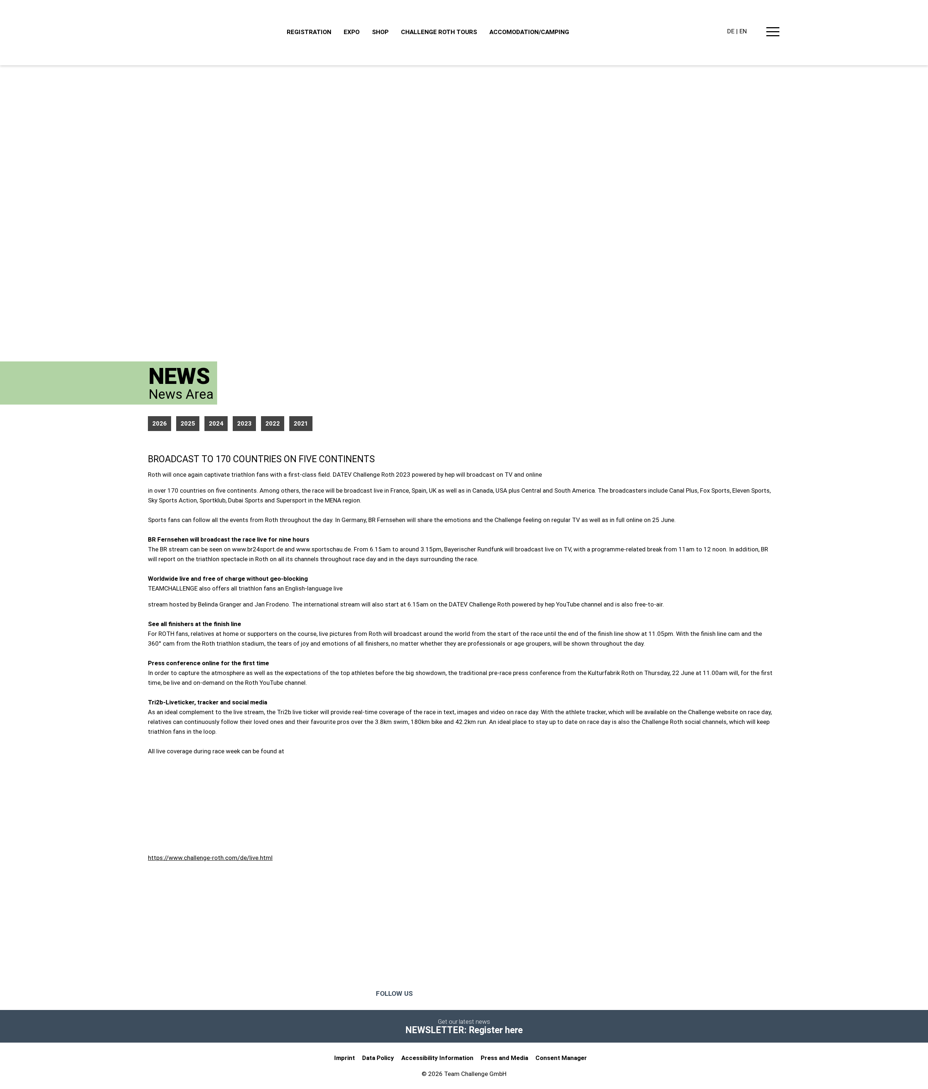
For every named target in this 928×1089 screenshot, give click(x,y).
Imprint (344, 1057)
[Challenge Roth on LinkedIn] (520, 994)
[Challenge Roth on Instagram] (462, 994)
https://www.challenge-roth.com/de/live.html (210, 857)
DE (730, 31)
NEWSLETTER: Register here (464, 1030)
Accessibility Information (437, 1057)
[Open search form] (755, 31)
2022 (272, 423)
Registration (309, 32)
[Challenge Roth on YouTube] (491, 994)
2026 (159, 423)
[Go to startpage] (214, 33)
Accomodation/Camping (529, 32)
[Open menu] (772, 33)
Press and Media (504, 1057)
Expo (352, 32)
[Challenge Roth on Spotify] (543, 994)
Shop (380, 32)
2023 (244, 423)
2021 (301, 423)
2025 (188, 423)
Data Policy (378, 1057)
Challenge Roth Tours (439, 32)
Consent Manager (561, 1057)
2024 (216, 423)
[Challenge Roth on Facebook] (433, 994)
